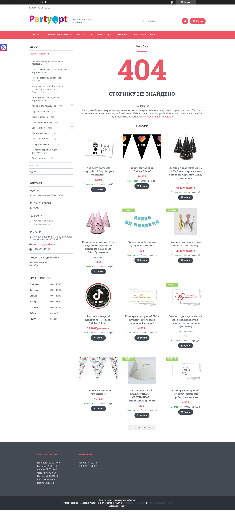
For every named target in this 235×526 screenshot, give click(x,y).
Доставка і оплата (117, 34)
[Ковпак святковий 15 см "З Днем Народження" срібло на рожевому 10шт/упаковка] (98, 221)
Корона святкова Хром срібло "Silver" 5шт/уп (185, 243)
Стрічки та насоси (40, 111)
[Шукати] (185, 21)
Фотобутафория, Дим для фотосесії (44, 151)
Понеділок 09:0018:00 (48, 462)
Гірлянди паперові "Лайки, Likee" (142, 169)
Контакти (96, 34)
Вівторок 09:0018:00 (47, 466)
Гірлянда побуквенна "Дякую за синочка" (141, 243)
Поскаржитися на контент (134, 503)
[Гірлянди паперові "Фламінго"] (98, 370)
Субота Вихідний (46, 479)
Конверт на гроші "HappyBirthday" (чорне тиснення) (98, 171)
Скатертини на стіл (41, 133)
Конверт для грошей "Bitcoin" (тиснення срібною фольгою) (186, 394)
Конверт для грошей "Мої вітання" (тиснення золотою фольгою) (142, 320)
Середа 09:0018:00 (47, 469)
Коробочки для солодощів (159, 116)
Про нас (81, 34)
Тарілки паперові (40, 117)
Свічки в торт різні (41, 139)
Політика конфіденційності (159, 503)
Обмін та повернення (144, 34)
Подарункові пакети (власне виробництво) (46, 99)
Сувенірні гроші (39, 158)
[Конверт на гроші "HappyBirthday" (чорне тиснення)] (98, 147)
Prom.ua (133, 500)
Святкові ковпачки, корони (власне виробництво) (49, 71)
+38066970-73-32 (88, 466)
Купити (100, 189)
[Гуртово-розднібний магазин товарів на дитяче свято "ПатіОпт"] (48, 26)
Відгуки (33, 171)
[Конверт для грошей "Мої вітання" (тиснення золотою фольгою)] (142, 296)
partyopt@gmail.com (44, 244)
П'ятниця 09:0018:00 (48, 476)
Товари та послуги (57, 34)
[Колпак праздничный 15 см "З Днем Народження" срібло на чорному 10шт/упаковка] (186, 147)
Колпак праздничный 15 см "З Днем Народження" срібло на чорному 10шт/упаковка (185, 173)
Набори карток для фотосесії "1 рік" (47, 79)
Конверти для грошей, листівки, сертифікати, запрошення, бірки (47, 89)
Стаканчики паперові (42, 122)
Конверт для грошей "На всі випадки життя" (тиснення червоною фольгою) (185, 321)
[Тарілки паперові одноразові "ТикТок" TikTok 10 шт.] (98, 296)
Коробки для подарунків (44, 106)
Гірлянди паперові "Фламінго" (98, 392)
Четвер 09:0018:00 (47, 473)
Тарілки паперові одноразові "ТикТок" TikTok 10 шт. (98, 320)
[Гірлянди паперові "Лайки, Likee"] (142, 147)
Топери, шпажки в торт (43, 144)
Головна (37, 34)
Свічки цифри (38, 128)
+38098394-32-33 (88, 462)
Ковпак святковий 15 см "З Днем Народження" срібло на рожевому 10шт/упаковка (98, 247)
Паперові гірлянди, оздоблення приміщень (47, 62)
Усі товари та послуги (140, 427)
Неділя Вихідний (46, 483)
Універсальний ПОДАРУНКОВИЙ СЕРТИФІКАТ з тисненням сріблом (142, 395)
